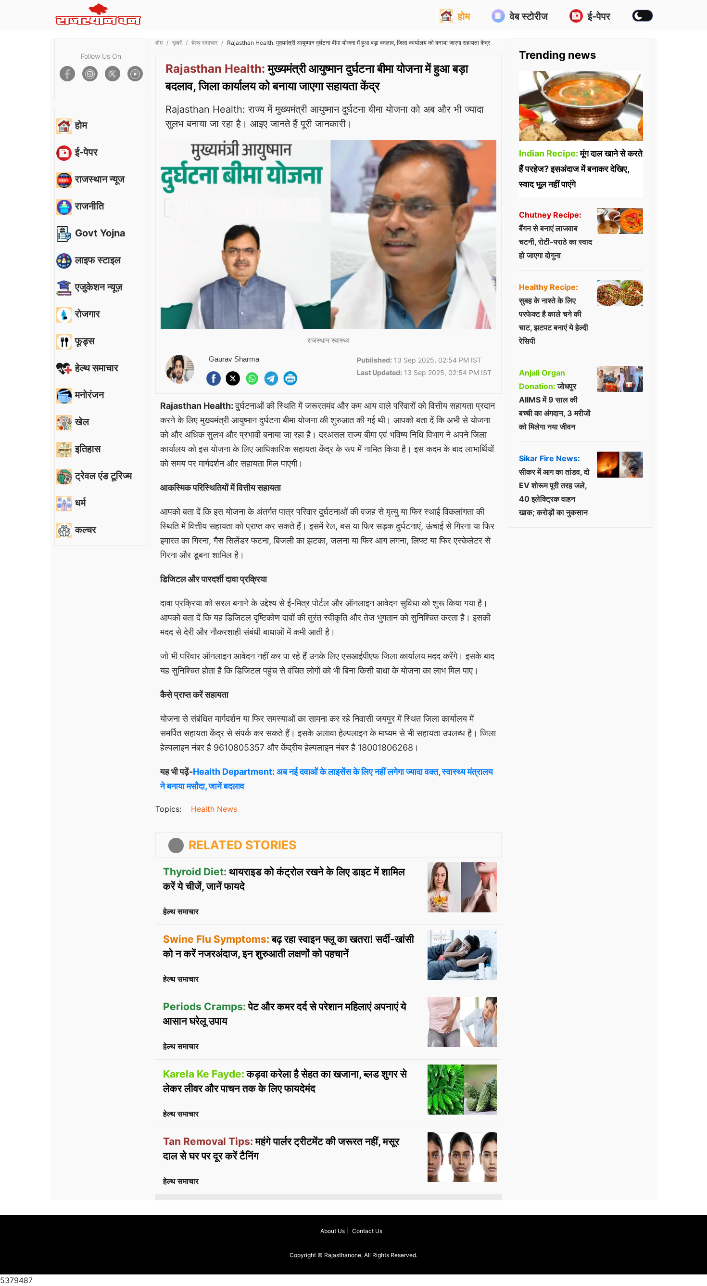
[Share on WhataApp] (252, 378)
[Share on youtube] (135, 73)
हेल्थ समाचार (204, 42)
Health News (214, 809)
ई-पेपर (599, 16)
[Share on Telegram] (271, 378)
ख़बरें (177, 42)
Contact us (367, 1230)
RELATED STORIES (242, 845)
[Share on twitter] (112, 73)
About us (332, 1230)
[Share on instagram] (90, 73)
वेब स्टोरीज (529, 16)
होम (464, 16)
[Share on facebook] (67, 73)
